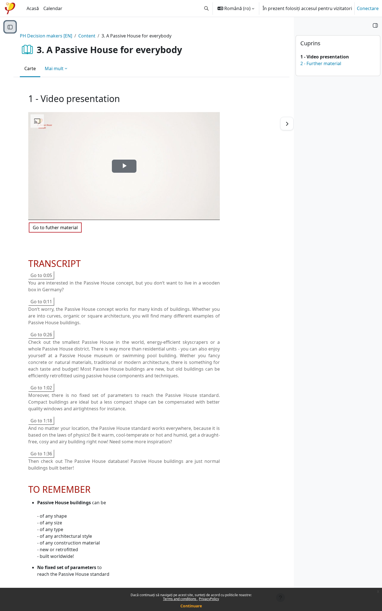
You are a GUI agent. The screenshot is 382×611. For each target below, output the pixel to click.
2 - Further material (320, 63)
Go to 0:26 (41, 334)
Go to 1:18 (41, 421)
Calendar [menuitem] (52, 8)
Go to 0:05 (41, 275)
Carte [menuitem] (30, 68)
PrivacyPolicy (209, 598)
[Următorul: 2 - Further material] (287, 123)
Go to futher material (55, 227)
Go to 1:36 (41, 454)
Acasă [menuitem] (33, 8)
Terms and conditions (180, 598)
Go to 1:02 (41, 388)
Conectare (368, 8)
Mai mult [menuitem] (54, 68)
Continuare (191, 605)
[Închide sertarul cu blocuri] (375, 25)
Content (86, 36)
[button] (206, 8)
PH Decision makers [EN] (46, 36)
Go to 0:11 (41, 302)
